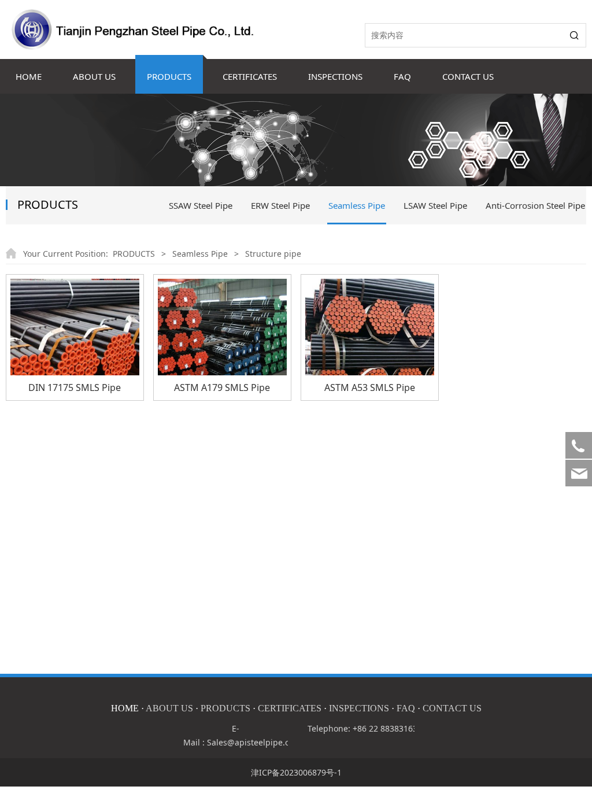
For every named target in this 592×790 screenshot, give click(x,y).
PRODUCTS (169, 76)
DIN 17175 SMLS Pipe (74, 387)
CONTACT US (468, 76)
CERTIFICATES (250, 76)
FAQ (402, 76)
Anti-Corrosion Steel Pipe (535, 205)
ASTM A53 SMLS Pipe (369, 387)
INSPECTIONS (335, 76)
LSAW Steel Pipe (435, 205)
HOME (29, 76)
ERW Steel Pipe (280, 205)
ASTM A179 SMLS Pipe (222, 387)
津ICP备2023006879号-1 (296, 772)
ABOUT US (94, 76)
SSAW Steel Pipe (200, 205)
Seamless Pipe (356, 205)
